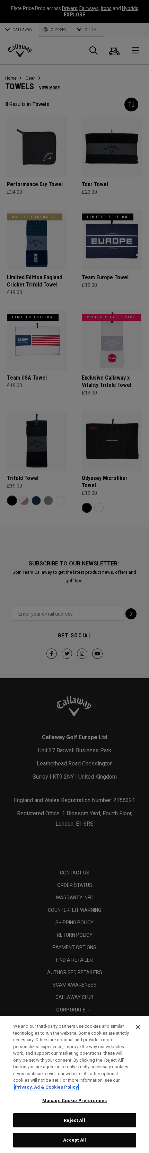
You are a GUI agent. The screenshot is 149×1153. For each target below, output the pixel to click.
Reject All (74, 1120)
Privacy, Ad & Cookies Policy (46, 1087)
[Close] (138, 1027)
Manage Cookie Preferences (74, 1100)
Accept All (74, 1140)
